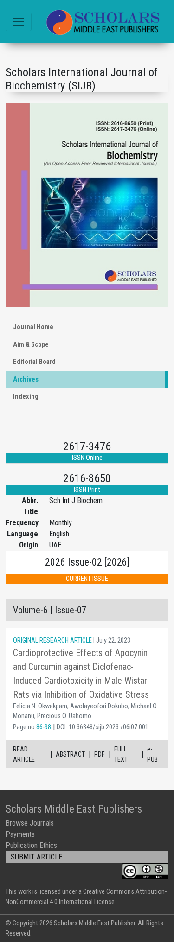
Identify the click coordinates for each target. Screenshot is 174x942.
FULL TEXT (121, 754)
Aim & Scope (31, 345)
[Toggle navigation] (19, 22)
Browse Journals (30, 823)
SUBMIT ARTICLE (36, 857)
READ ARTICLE (24, 754)
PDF (99, 754)
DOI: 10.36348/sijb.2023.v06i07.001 (102, 727)
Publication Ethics (31, 845)
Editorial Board (34, 362)
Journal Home (33, 327)
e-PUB (152, 754)
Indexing (26, 397)
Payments (20, 834)
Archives (26, 379)
